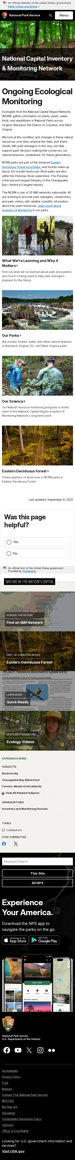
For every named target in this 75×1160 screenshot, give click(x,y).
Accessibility (10, 1070)
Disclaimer (8, 1113)
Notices (7, 1089)
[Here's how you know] (37, 5)
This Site (37, 873)
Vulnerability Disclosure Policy (22, 1119)
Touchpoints (29, 571)
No (15, 553)
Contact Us (14, 830)
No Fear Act (9, 1106)
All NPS (37, 883)
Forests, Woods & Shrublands (22, 786)
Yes (15, 542)
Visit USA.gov (13, 1151)
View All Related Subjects (22, 792)
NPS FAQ (8, 1101)
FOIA (5, 1083)
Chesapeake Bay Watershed (20, 779)
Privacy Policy (11, 1076)
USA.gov (7, 1125)
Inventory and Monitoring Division (25, 808)
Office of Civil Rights (15, 1131)
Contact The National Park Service (25, 1095)
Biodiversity (10, 773)
